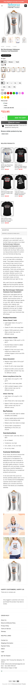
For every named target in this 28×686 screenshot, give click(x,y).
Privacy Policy (5, 625)
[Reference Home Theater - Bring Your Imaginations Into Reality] (14, 5)
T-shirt (15, 46)
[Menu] (2, 5)
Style (3, 65)
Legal (2, 651)
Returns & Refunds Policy (8, 623)
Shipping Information (7, 643)
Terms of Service (6, 628)
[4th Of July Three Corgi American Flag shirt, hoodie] (7, 155)
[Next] (25, 23)
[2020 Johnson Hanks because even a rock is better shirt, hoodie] (7, 209)
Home (2, 46)
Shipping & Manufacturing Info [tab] (10, 233)
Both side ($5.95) (9, 107)
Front (5, 103)
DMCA (3, 648)
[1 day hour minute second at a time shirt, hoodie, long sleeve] (21, 182)
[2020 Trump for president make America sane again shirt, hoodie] (21, 155)
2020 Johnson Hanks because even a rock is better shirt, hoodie (6, 220)
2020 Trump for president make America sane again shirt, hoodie (21, 166)
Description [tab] (5, 230)
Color (3, 90)
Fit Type (3, 58)
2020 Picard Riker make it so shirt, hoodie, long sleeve (7, 193)
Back (5, 105)
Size (2, 79)
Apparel (8, 46)
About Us (3, 620)
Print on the (4, 100)
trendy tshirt (5, 133)
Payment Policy (5, 646)
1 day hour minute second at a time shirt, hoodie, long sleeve (20, 193)
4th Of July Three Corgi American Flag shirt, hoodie (7, 166)
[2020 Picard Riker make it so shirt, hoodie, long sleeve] (7, 182)
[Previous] (3, 23)
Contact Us (4, 640)
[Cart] (25, 5)
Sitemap (3, 631)
